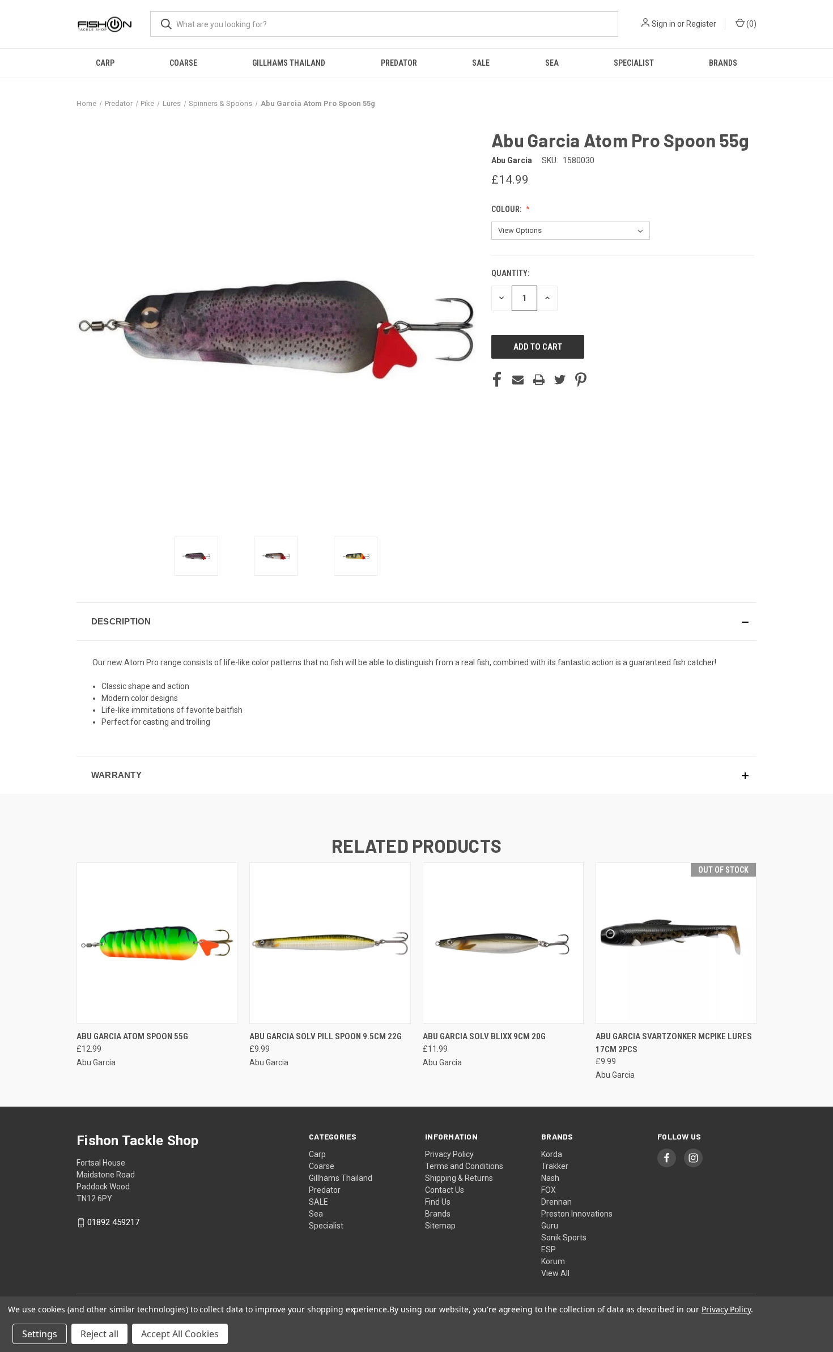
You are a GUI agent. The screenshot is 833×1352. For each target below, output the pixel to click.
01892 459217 (113, 1222)
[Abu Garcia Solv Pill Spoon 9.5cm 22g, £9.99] (330, 943)
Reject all (99, 1334)
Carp (105, 62)
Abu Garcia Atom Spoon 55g (132, 1036)
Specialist (634, 62)
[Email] (518, 380)
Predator (399, 62)
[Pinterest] (580, 380)
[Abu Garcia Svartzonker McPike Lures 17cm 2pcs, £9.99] (676, 943)
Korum (553, 1261)
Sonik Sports (563, 1237)
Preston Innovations (577, 1213)
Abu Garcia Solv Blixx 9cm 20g (484, 1036)
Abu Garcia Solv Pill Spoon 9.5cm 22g (325, 1036)
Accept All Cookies (180, 1334)
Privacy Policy (449, 1154)
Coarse (183, 62)
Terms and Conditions (464, 1166)
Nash (550, 1178)
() (750, 23)
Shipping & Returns (459, 1178)
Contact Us (444, 1189)
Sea (552, 62)
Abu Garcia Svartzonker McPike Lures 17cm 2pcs (674, 1043)
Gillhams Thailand (288, 62)
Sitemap (440, 1225)
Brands (723, 62)
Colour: (507, 209)
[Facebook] (497, 380)
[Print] (539, 380)
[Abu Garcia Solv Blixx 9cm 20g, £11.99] (503, 943)
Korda (551, 1154)
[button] (416, 621)
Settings (39, 1334)
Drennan (556, 1201)
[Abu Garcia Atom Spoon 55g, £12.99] (157, 943)
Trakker (554, 1166)
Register (701, 23)
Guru (549, 1225)
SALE (481, 62)
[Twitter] (560, 380)
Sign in (663, 23)
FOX (548, 1189)
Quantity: (510, 273)
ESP (548, 1249)
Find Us (437, 1201)
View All (555, 1273)
